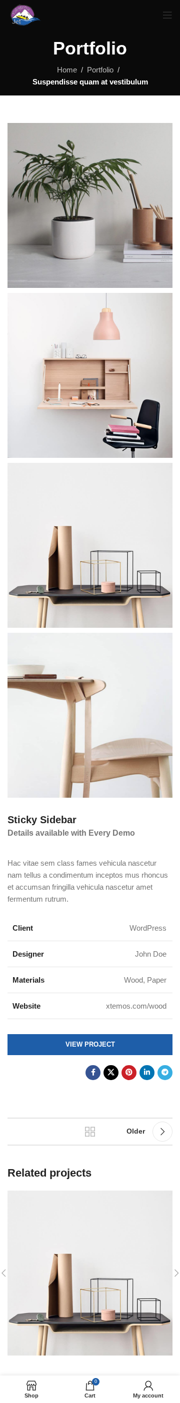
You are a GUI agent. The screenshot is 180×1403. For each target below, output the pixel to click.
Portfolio (100, 69)
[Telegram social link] (165, 1072)
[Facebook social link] (93, 1072)
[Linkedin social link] (147, 1072)
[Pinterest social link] (129, 1072)
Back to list (90, 1132)
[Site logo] (25, 14)
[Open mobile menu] (168, 15)
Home (67, 69)
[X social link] (111, 1072)
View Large (163, 1199)
